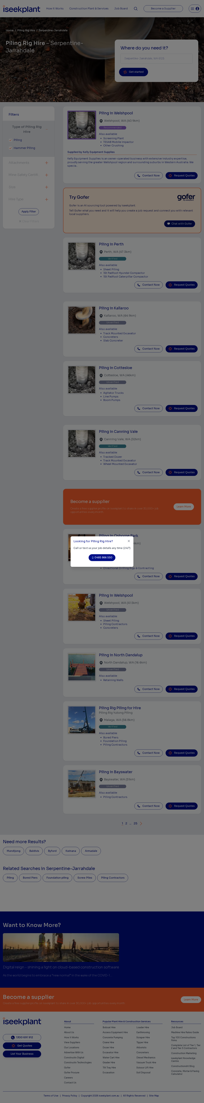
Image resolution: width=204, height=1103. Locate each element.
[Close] (129, 541)
